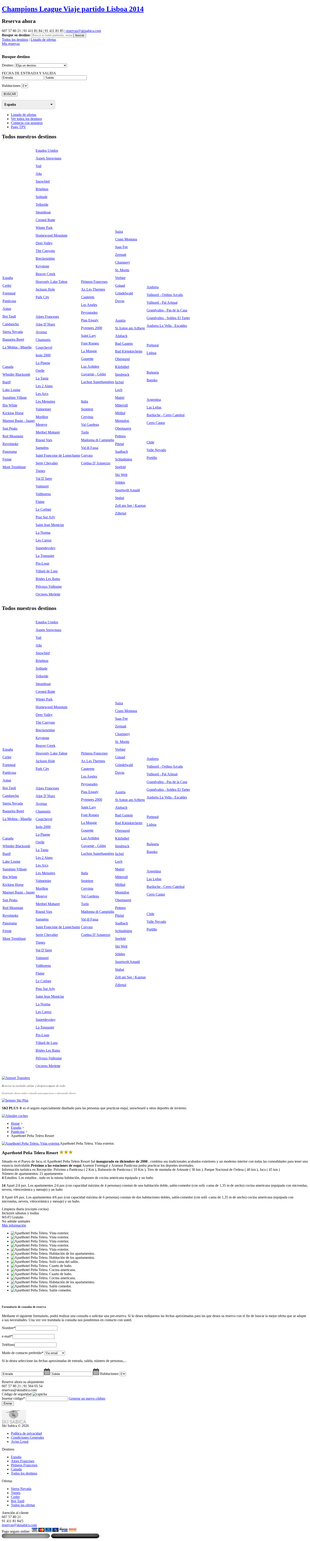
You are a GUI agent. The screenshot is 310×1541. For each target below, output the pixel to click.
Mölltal (120, 413)
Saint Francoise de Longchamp (58, 455)
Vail (38, 166)
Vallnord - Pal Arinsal (162, 302)
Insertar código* (13, 1398)
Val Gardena (90, 424)
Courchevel (44, 347)
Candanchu (10, 324)
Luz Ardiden (90, 366)
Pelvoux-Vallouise (49, 586)
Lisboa (151, 353)
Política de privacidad (26, 1433)
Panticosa (9, 301)
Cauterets (87, 297)
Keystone (42, 266)
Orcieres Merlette (48, 594)
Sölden (120, 482)
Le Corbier (43, 509)
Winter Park (44, 228)
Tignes (40, 471)
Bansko (152, 380)
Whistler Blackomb (16, 374)
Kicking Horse (13, 413)
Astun (6, 309)
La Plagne (43, 363)
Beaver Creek (45, 274)
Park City (42, 297)
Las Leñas (154, 407)
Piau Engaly (89, 320)
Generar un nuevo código (87, 1398)
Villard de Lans (47, 571)
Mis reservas (11, 44)
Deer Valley (44, 243)
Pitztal (119, 444)
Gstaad (120, 285)
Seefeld (120, 467)
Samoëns (42, 448)
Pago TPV (18, 127)
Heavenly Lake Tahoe (51, 282)
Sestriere (87, 409)
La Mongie (89, 351)
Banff (6, 382)
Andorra (153, 287)
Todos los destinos (15, 40)
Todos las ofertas (23, 1505)
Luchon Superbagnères (97, 382)
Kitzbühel (122, 367)
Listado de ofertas (43, 40)
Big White (9, 405)
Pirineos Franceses (94, 282)
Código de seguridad (17, 1394)
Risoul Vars (44, 440)
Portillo (152, 458)
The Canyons (45, 251)
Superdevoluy (46, 548)
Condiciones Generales (27, 1437)
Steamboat (43, 212)
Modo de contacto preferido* (22, 1353)
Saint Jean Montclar (50, 525)
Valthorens (43, 494)
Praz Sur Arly (45, 517)
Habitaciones (11, 86)
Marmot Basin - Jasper (18, 421)
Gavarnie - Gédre (93, 374)
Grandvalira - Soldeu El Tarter (168, 318)
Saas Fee (121, 247)
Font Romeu (90, 343)
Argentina (154, 400)
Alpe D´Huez (45, 324)
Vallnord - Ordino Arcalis (165, 295)
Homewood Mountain (51, 235)
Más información (14, 1225)
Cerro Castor (156, 423)
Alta (39, 174)
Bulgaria (153, 372)
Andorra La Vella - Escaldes (167, 326)
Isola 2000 (43, 355)
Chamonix (43, 340)
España (10, 104)
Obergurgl (122, 359)
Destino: (8, 65)
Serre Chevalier (47, 463)
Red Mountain (12, 436)
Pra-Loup (42, 563)
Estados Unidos (47, 150)
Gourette (87, 359)
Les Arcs (42, 394)
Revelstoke (10, 444)
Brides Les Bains (48, 579)
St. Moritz (122, 270)
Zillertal (120, 513)
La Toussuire (45, 556)
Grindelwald (124, 293)
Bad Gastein (124, 343)
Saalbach (121, 451)
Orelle (40, 370)
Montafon (122, 421)
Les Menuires (45, 401)
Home (15, 1123)
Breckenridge (45, 258)
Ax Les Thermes (93, 289)
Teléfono (8, 1345)
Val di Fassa (89, 448)
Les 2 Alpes (44, 386)
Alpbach (121, 336)
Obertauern (123, 428)
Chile (150, 442)
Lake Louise (11, 390)
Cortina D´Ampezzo (95, 463)
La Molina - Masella (17, 347)
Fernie (7, 459)
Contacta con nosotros (27, 123)
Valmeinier (43, 409)
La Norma (43, 532)
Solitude (41, 197)
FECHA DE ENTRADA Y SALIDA (29, 73)
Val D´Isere (44, 478)
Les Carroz (44, 540)
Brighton (42, 189)
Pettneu (120, 436)
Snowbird (43, 181)
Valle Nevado (156, 450)
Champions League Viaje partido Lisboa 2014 (73, 9)
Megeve (41, 424)
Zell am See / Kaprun (130, 505)
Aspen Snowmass (48, 158)
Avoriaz (41, 332)
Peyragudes (89, 312)
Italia (84, 401)
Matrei (119, 397)
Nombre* (8, 1328)
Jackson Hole (45, 289)
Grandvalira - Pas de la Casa (167, 310)
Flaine (40, 502)
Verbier (120, 278)
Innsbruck (122, 374)
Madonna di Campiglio (97, 440)
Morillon (42, 417)
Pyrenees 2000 (91, 328)
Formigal (8, 293)
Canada (7, 367)
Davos (119, 301)
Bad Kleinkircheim (128, 351)
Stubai (119, 498)
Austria (120, 320)
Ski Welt (121, 475)
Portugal (153, 345)
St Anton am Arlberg (130, 328)
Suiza (119, 231)
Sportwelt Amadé (127, 490)
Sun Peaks (9, 428)
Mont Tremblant (14, 467)
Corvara (87, 455)
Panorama (9, 451)
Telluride (42, 204)
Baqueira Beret (13, 339)
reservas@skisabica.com (83, 31)
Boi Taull (9, 316)
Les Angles (89, 305)
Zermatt (120, 255)
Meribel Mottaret (48, 432)
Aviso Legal (19, 1441)
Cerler (6, 285)
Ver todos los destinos (26, 119)
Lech (118, 390)
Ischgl (119, 382)
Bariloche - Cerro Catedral (166, 415)
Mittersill (121, 405)
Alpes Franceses (47, 316)
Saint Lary (88, 336)
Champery (122, 262)
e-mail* (7, 1336)
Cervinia (87, 417)
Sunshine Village (14, 397)
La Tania (42, 378)
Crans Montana (126, 239)
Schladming (123, 459)
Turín (85, 432)
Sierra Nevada (12, 332)
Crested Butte (45, 220)
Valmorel (42, 486)
